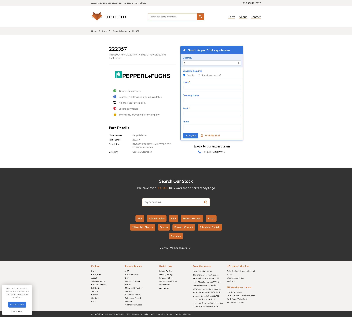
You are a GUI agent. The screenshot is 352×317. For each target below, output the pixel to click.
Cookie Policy (165, 271)
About (243, 16)
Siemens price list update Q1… (207, 296)
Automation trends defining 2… (207, 292)
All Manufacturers (133, 305)
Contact (256, 16)
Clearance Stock (98, 284)
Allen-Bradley (157, 218)
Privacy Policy (165, 274)
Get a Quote (190, 135)
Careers (95, 295)
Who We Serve (98, 281)
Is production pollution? (204, 299)
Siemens (176, 235)
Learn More (17, 311)
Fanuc (211, 218)
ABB (140, 218)
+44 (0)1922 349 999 (251, 3)
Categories (96, 274)
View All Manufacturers (173, 247)
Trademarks (164, 284)
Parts (231, 16)
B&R (173, 218)
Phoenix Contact (183, 227)
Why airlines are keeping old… (206, 278)
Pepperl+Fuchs (120, 31)
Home (94, 31)
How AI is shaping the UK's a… (207, 282)
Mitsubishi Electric (142, 227)
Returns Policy (166, 278)
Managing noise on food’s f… (206, 285)
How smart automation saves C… (208, 303)
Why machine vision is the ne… (207, 289)
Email (186, 108)
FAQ (93, 301)
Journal (94, 291)
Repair (211, 75)
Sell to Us (95, 288)
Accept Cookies (17, 304)
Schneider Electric (210, 227)
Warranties (164, 288)
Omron (164, 227)
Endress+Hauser (192, 218)
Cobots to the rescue (202, 271)
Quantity (187, 57)
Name (186, 82)
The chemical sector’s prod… (206, 275)
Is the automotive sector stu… (206, 306)
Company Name (191, 95)
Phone (186, 121)
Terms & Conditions (168, 281)
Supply (190, 75)
